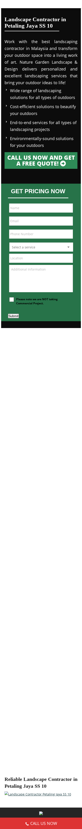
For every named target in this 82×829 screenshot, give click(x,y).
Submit (13, 316)
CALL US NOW (43, 823)
